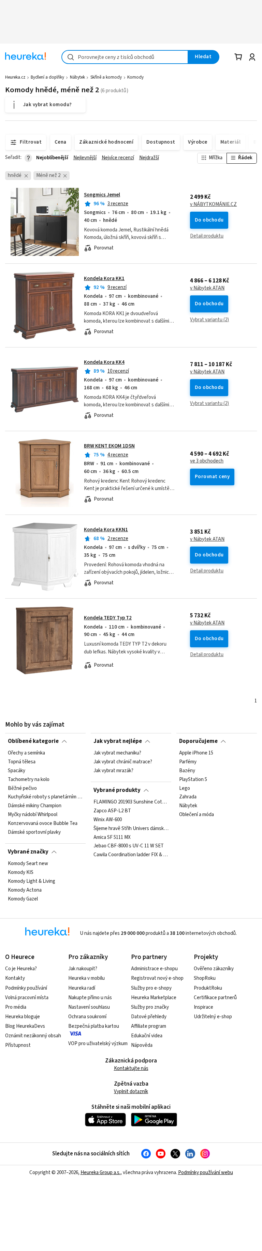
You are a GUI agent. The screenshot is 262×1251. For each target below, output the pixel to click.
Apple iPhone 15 (196, 753)
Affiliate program (148, 1026)
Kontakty (15, 978)
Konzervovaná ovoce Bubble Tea (42, 823)
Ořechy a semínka (26, 753)
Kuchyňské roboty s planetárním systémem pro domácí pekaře (45, 797)
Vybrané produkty (117, 790)
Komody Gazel (23, 899)
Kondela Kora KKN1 (106, 529)
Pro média (15, 1007)
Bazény (187, 770)
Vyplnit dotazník (131, 1091)
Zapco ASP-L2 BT (112, 811)
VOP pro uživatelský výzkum (98, 1043)
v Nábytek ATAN (207, 288)
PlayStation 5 (193, 779)
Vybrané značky (28, 852)
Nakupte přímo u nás (90, 997)
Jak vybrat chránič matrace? (122, 762)
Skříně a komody (106, 77)
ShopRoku (205, 978)
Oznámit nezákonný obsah (33, 1035)
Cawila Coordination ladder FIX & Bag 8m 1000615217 (131, 854)
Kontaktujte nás (131, 1068)
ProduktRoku (208, 988)
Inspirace (203, 1007)
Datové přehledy (148, 1016)
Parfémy (187, 762)
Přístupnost (18, 1045)
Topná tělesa (21, 762)
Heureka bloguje (22, 1016)
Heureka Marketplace (153, 997)
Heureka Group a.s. (100, 1172)
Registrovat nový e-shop (157, 978)
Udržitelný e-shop (213, 1016)
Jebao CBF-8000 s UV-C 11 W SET (128, 846)
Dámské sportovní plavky (34, 832)
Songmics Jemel (102, 194)
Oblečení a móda (196, 814)
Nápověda (141, 1045)
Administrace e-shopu (154, 968)
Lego (184, 788)
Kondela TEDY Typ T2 (108, 617)
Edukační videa (146, 1035)
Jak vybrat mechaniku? (117, 753)
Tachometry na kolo (28, 779)
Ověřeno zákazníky (214, 968)
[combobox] (124, 57)
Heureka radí (81, 988)
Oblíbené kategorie (33, 741)
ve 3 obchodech (206, 461)
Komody (135, 77)
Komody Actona (25, 890)
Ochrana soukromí (87, 1016)
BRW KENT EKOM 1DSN (109, 446)
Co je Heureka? (21, 968)
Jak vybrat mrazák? (113, 770)
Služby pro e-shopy (151, 988)
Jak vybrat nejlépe (117, 741)
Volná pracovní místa (26, 997)
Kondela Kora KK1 (104, 278)
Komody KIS (20, 872)
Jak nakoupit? (82, 968)
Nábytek (77, 77)
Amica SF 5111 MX (112, 837)
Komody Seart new (28, 863)
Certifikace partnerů (215, 997)
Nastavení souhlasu (89, 1007)
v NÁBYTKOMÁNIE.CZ (213, 204)
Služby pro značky (150, 1007)
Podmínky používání (26, 988)
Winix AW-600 (107, 819)
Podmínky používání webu (205, 1172)
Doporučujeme (198, 741)
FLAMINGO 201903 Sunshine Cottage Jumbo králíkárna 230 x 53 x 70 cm (131, 802)
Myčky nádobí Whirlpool (32, 814)
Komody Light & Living (31, 881)
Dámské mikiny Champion (34, 805)
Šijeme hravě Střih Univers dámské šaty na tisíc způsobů (131, 828)
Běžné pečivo (22, 788)
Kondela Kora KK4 (104, 362)
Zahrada (187, 797)
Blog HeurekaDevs (25, 1026)
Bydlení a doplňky (47, 77)
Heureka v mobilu (86, 978)
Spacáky (16, 770)
